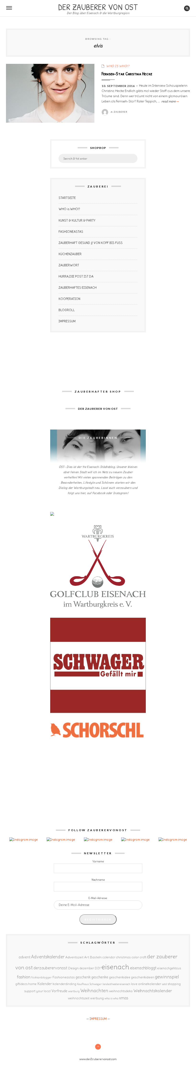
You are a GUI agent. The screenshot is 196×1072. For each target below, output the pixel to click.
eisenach (115, 966)
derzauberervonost (50, 968)
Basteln (96, 957)
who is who (111, 998)
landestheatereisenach (116, 984)
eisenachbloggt (143, 968)
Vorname (98, 861)
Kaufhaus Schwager (89, 984)
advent (24, 957)
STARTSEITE (67, 198)
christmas (123, 957)
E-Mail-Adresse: (98, 898)
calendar (108, 957)
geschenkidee (119, 977)
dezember (86, 968)
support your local (37, 991)
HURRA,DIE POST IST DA (76, 276)
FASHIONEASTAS (71, 232)
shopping (174, 984)
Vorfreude (59, 991)
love (134, 984)
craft (143, 957)
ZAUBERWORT (69, 265)
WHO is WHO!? (69, 209)
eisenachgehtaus (169, 968)
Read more (170, 101)
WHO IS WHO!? (117, 66)
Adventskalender (48, 957)
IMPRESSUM (67, 321)
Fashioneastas (63, 977)
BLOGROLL (67, 310)
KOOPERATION (69, 299)
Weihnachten (94, 990)
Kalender (44, 983)
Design (73, 968)
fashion (24, 977)
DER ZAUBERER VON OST (98, 6)
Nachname (98, 879)
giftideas (21, 984)
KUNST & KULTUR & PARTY (77, 220)
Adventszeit (74, 957)
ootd (164, 984)
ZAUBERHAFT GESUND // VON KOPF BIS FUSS (91, 243)
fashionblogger (41, 977)
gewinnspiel (167, 977)
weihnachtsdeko (121, 991)
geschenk (83, 977)
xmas (123, 998)
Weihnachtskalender (152, 990)
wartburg (74, 991)
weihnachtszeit (78, 998)
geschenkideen (142, 977)
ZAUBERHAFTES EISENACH (78, 288)
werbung (97, 998)
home (32, 984)
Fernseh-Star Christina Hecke (127, 74)
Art (86, 957)
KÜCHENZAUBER (70, 254)
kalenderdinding (64, 984)
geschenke (99, 977)
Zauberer (120, 112)
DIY (98, 968)
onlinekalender (149, 984)
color (135, 957)
